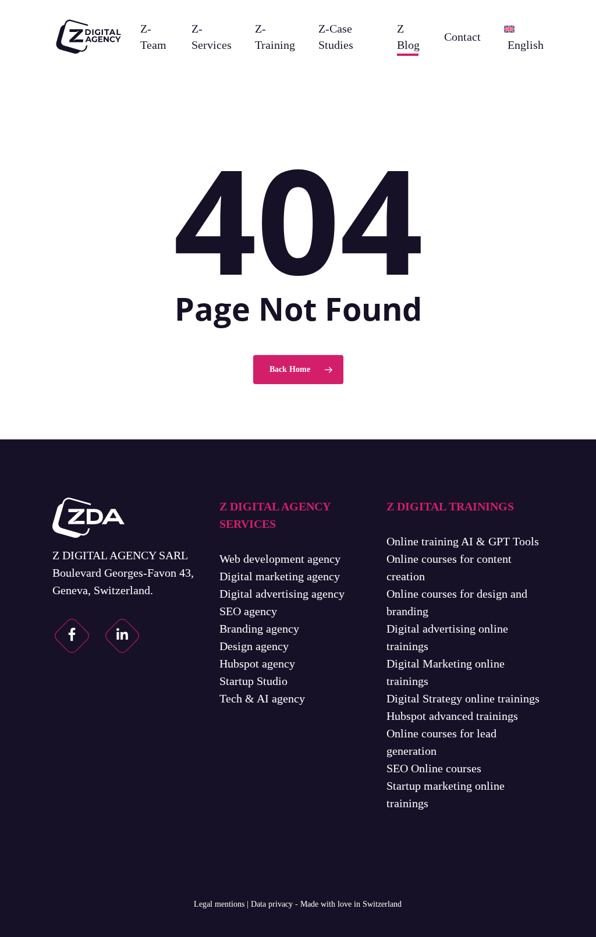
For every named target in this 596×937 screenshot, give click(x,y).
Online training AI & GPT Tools (462, 541)
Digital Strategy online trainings (463, 698)
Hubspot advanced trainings (452, 715)
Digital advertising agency (282, 593)
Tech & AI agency (262, 698)
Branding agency (259, 628)
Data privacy (272, 904)
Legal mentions (219, 904)
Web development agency (279, 558)
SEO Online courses (433, 768)
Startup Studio (253, 681)
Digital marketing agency (279, 576)
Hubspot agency (257, 663)
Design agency (254, 646)
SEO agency (248, 611)
